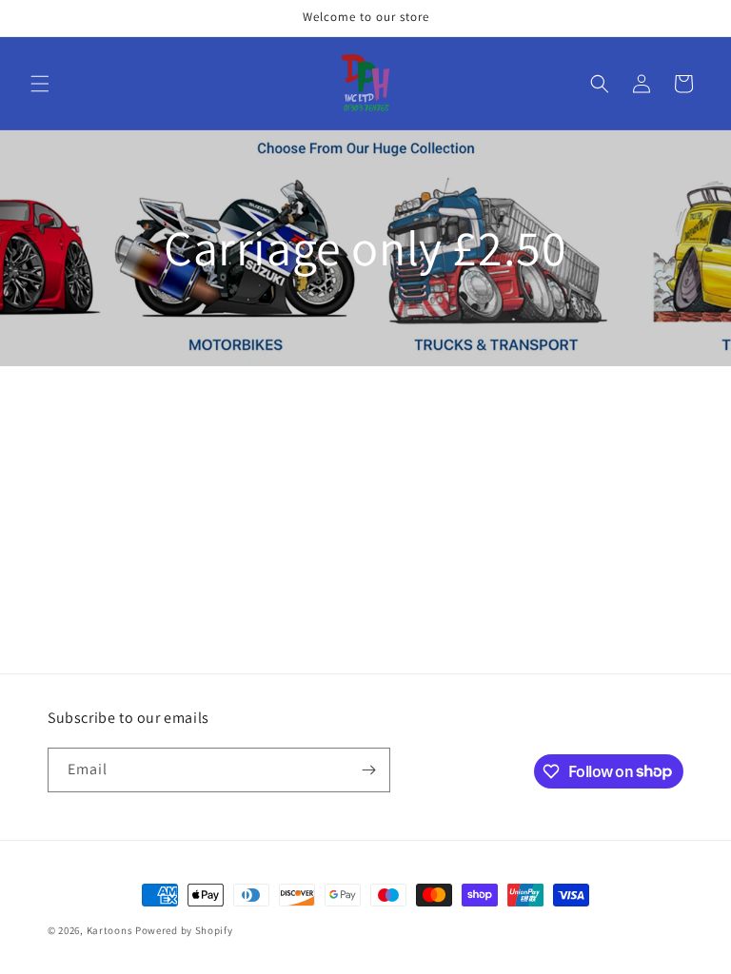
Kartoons (110, 930)
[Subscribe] (368, 770)
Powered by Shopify (184, 930)
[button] (40, 84)
